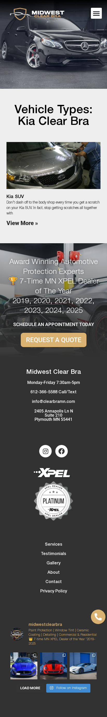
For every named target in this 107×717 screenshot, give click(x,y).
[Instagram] (45, 451)
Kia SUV (15, 197)
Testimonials (53, 554)
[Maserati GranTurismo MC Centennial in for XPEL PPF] (23, 665)
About (54, 572)
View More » (22, 223)
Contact (53, 582)
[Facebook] (61, 451)
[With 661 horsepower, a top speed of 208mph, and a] (53, 665)
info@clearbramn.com (53, 402)
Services (53, 544)
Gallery (53, 563)
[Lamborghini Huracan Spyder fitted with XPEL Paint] (83, 665)
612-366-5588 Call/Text (53, 392)
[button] (96, 13)
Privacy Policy (53, 591)
